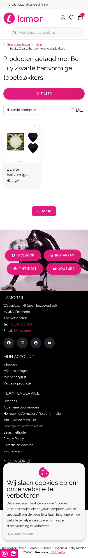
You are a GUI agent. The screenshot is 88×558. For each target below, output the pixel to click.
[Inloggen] (63, 18)
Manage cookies (21, 534)
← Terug (44, 211)
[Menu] (5, 32)
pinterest (28, 269)
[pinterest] (35, 342)
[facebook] (8, 342)
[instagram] (22, 342)
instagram (64, 255)
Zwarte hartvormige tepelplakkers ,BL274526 (18, 172)
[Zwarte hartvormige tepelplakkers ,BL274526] (22, 141)
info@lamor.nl (24, 330)
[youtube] (49, 342)
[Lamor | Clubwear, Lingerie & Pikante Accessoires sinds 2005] (23, 18)
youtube (66, 269)
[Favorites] (71, 18)
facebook (25, 255)
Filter (46, 94)
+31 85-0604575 (20, 324)
